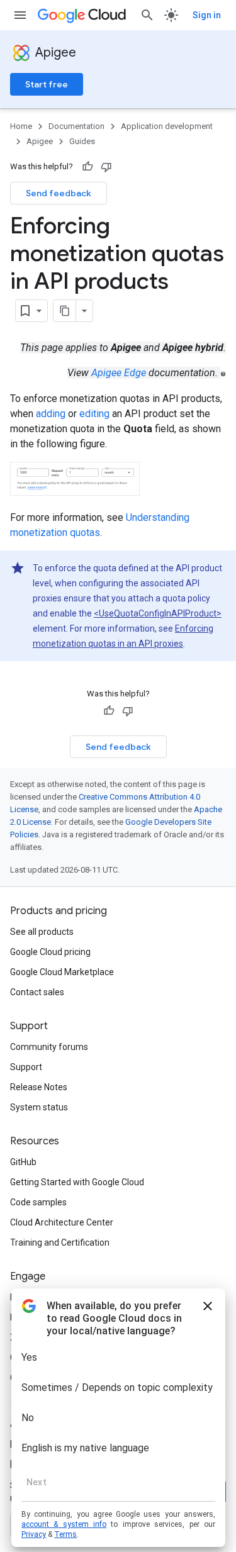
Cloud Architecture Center (61, 1222)
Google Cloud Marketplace (62, 972)
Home (21, 126)
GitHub (23, 1162)
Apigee (55, 52)
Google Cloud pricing (50, 952)
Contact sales (37, 992)
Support (26, 1067)
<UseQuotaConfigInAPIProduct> (158, 613)
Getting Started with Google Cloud (77, 1182)
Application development (167, 126)
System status (39, 1107)
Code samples (38, 1202)
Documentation (76, 126)
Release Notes (38, 1087)
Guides (82, 141)
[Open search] (147, 15)
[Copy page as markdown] (64, 310)
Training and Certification (60, 1242)
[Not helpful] (106, 166)
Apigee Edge (118, 373)
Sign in (207, 15)
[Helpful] (87, 166)
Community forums (49, 1047)
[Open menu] (20, 15)
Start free (46, 84)
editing (94, 414)
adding (50, 414)
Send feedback (58, 193)
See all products (42, 932)
